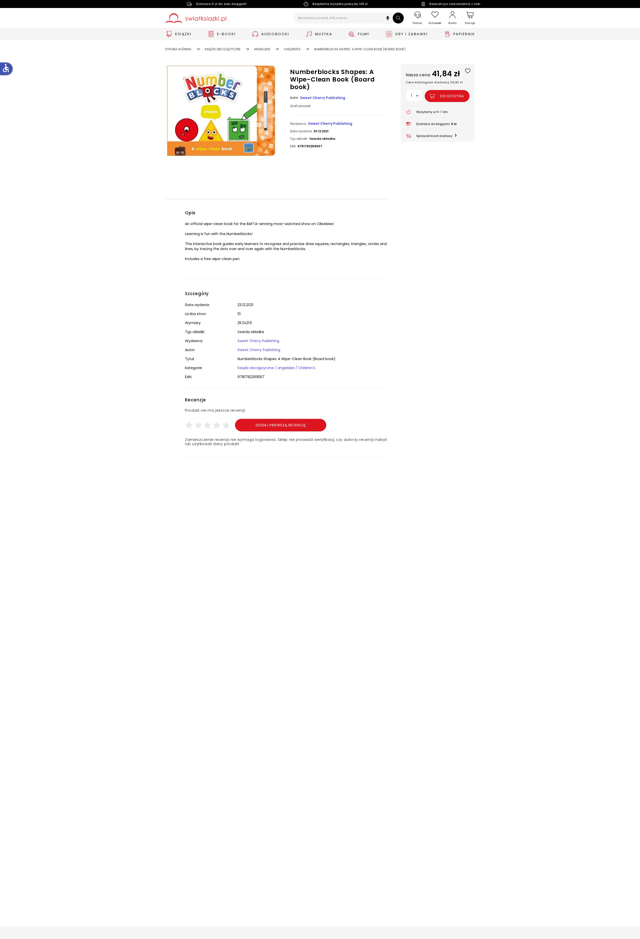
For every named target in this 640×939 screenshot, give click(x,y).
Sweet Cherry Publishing (323, 97)
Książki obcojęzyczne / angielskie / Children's (276, 367)
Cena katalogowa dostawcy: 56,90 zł (434, 82)
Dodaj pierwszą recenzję (281, 425)
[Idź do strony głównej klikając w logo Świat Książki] (195, 18)
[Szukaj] (398, 18)
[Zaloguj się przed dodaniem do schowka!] (467, 70)
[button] (387, 19)
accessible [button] (6, 68)
